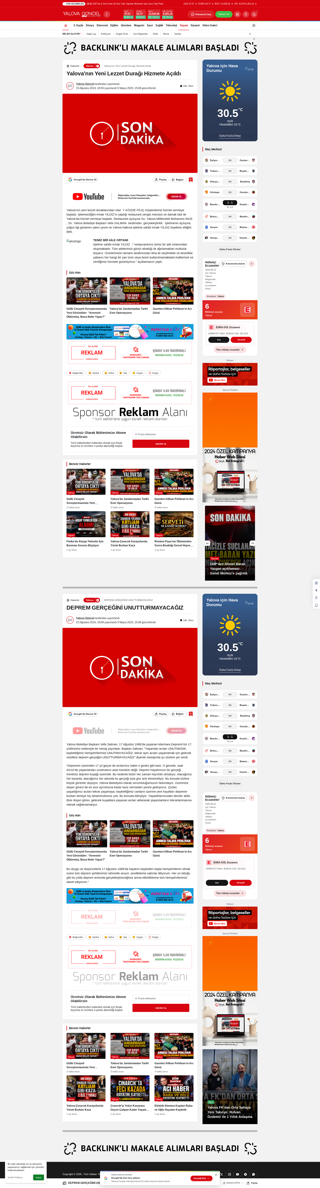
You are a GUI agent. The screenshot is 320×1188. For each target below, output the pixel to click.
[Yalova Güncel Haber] (81, 14)
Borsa (166, 34)
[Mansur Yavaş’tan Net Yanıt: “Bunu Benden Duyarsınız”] (230, 550)
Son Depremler (140, 34)
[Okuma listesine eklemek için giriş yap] (191, 179)
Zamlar (177, 34)
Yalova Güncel (85, 84)
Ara (217, 890)
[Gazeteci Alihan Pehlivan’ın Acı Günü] (173, 298)
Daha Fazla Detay (230, 135)
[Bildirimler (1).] (316, 605)
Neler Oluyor (71, 34)
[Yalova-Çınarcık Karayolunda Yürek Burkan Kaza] (130, 531)
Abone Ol (161, 443)
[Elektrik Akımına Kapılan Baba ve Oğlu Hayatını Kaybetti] (174, 1103)
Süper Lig (91, 34)
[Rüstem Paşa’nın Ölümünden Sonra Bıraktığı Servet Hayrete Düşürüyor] (174, 531)
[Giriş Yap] (245, 14)
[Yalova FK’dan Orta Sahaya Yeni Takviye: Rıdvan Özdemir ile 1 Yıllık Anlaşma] (230, 1094)
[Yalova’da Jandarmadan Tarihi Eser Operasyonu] (130, 298)
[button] (237, 14)
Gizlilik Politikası (15, 1177)
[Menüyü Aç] (107, 14)
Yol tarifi (230, 344)
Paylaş (254, 1183)
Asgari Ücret (122, 34)
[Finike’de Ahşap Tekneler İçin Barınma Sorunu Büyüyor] (86, 531)
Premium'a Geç (203, 14)
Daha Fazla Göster (230, 249)
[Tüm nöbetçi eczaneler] (251, 264)
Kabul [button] (38, 1177)
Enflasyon (106, 34)
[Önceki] (250, 33)
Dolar (155, 34)
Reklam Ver (224, 14)
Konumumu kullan (235, 263)
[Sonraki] (254, 38)
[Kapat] (216, 1175)
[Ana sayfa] (65, 25)
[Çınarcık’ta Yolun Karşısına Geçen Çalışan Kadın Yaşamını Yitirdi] (130, 1103)
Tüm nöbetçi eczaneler (228, 357)
